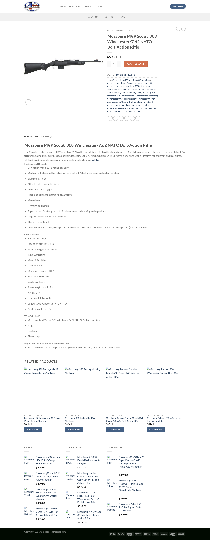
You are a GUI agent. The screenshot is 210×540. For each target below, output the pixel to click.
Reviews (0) (46, 136)
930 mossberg (144, 80)
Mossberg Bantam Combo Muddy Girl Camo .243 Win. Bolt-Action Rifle (124, 419)
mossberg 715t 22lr (115, 95)
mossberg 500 (145, 83)
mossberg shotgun (115, 111)
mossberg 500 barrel (116, 86)
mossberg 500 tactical (135, 86)
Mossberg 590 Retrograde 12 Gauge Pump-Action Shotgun (42, 419)
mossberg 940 (133, 99)
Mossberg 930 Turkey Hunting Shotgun (80, 419)
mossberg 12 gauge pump (128, 83)
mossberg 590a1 (119, 92)
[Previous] (24, 403)
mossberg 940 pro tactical (122, 102)
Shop (71, 6)
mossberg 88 (142, 95)
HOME (63, 6)
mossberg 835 (130, 95)
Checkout (89, 6)
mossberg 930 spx (119, 99)
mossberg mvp (128, 105)
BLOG (100, 6)
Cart (79, 6)
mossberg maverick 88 (143, 102)
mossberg (111, 83)
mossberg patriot (142, 105)
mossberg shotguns (132, 111)
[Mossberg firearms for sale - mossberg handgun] (39, 6)
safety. (95, 159)
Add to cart (135, 63)
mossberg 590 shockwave (136, 89)
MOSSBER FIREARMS (126, 30)
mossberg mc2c (114, 105)
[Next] (184, 403)
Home (110, 30)
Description (31, 136)
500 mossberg (118, 80)
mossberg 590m (134, 92)
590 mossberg (131, 80)
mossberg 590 (118, 89)
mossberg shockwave (116, 108)
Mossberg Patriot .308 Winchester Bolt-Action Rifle (164, 419)
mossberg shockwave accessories (141, 108)
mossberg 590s (148, 92)
